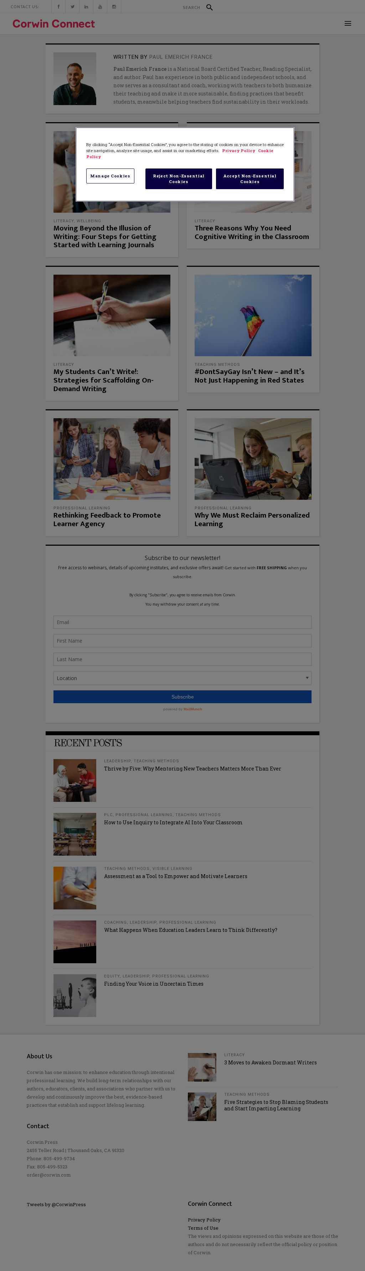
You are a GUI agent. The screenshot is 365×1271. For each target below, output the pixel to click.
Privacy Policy (239, 150)
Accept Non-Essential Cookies (249, 178)
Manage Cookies (110, 175)
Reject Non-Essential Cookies (178, 178)
